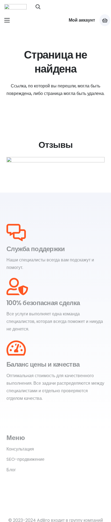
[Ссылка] (15, 6)
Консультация (20, 449)
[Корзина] (104, 20)
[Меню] (7, 20)
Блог (11, 470)
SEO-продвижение (25, 459)
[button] (38, 6)
